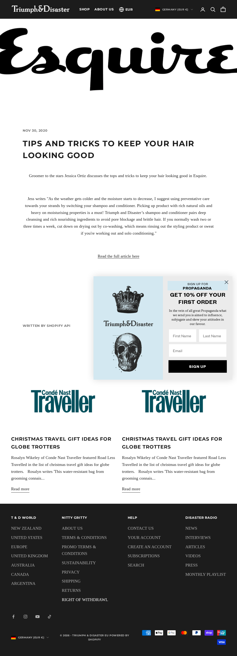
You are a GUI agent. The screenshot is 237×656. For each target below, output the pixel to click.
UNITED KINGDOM (29, 556)
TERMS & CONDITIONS (84, 537)
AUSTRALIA (23, 565)
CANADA (20, 574)
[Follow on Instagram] (25, 616)
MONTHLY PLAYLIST (205, 574)
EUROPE (19, 547)
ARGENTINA (23, 583)
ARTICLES (195, 547)
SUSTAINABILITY (79, 562)
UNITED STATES (26, 537)
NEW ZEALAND (26, 528)
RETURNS (71, 590)
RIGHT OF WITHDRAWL (85, 599)
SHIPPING (71, 581)
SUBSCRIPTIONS (144, 556)
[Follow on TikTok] (49, 616)
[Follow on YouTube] (37, 616)
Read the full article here (118, 256)
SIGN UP (197, 366)
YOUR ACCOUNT (144, 537)
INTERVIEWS (198, 537)
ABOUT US (104, 9)
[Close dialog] (226, 282)
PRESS (191, 565)
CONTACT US (141, 528)
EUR (129, 9)
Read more (20, 489)
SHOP (84, 9)
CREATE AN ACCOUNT (150, 547)
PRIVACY (71, 572)
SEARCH (136, 565)
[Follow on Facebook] (13, 616)
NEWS (191, 528)
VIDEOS (193, 556)
